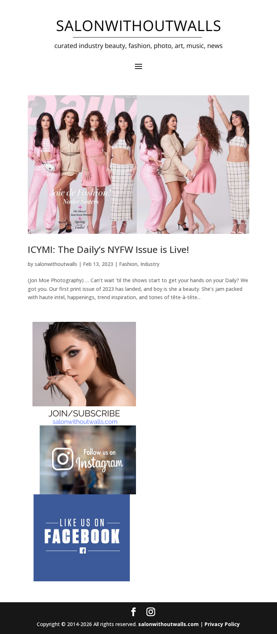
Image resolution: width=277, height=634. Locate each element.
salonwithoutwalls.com (168, 624)
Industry (149, 264)
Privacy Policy (222, 624)
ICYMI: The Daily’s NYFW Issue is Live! (108, 249)
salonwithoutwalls (56, 264)
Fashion (128, 264)
